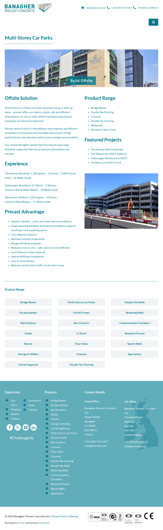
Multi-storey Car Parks (64, 432)
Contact (33, 409)
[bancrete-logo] (28, 4)
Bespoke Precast (60, 483)
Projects (15, 418)
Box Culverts (58, 442)
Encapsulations (59, 405)
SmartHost (44, 523)
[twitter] (17, 427)
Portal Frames (59, 437)
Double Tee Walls (60, 465)
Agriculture (57, 493)
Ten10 (21, 523)
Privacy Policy (59, 516)
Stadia (54, 414)
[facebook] (10, 427)
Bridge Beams (98, 107)
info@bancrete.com (96, 7)
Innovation (34, 400)
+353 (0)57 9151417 (121, 7)
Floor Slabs (57, 451)
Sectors (15, 413)
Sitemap (73, 516)
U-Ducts (55, 446)
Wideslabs (97, 125)
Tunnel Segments (60, 428)
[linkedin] (33, 427)
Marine (55, 418)
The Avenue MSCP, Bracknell (107, 149)
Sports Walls (58, 488)
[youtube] (25, 427)
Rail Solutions (58, 409)
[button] (87, 201)
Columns (96, 116)
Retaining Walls (59, 470)
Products (16, 409)
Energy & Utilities (61, 423)
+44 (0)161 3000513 (148, 7)
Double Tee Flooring (102, 112)
